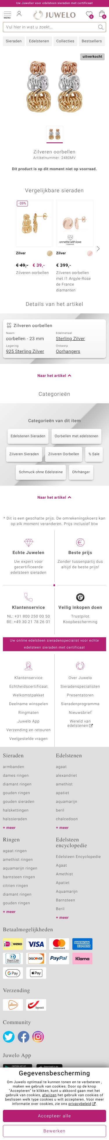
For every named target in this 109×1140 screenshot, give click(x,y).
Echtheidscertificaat (28, 686)
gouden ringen (16, 793)
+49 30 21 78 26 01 (32, 622)
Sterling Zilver (70, 339)
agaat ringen (15, 851)
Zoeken (101, 27)
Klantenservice (29, 678)
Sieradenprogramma (80, 704)
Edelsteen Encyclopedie (78, 857)
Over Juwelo (80, 678)
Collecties (65, 41)
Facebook (23, 1037)
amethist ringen (18, 860)
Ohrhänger (81, 472)
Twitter (9, 1037)
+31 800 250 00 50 (32, 616)
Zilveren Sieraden (24, 454)
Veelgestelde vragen (28, 739)
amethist (64, 784)
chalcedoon (67, 819)
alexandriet (66, 775)
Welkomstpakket (28, 695)
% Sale (93, 454)
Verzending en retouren (28, 730)
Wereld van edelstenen (79, 724)
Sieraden (14, 41)
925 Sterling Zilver (25, 351)
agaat (61, 767)
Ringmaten (28, 713)
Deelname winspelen (28, 704)
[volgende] (97, 248)
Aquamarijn (67, 891)
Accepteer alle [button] (54, 1116)
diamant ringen (17, 784)
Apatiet (63, 883)
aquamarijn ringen (20, 868)
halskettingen (16, 810)
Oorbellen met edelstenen (76, 436)
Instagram (38, 1037)
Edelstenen (39, 41)
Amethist (64, 874)
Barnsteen (65, 900)
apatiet (62, 793)
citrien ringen (15, 886)
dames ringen (16, 775)
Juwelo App (28, 721)
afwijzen (49, 1095)
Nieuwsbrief (80, 713)
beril (60, 810)
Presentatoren (80, 695)
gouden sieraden (18, 802)
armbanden (13, 767)
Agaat (61, 865)
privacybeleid (79, 1104)
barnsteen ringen (19, 877)
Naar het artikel (51, 376)
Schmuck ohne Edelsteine (41, 472)
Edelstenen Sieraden (28, 436)
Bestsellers (92, 41)
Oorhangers (68, 351)
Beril (60, 909)
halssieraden (15, 819)
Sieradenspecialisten (80, 686)
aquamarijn (67, 802)
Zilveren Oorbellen (63, 454)
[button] (7, 14)
